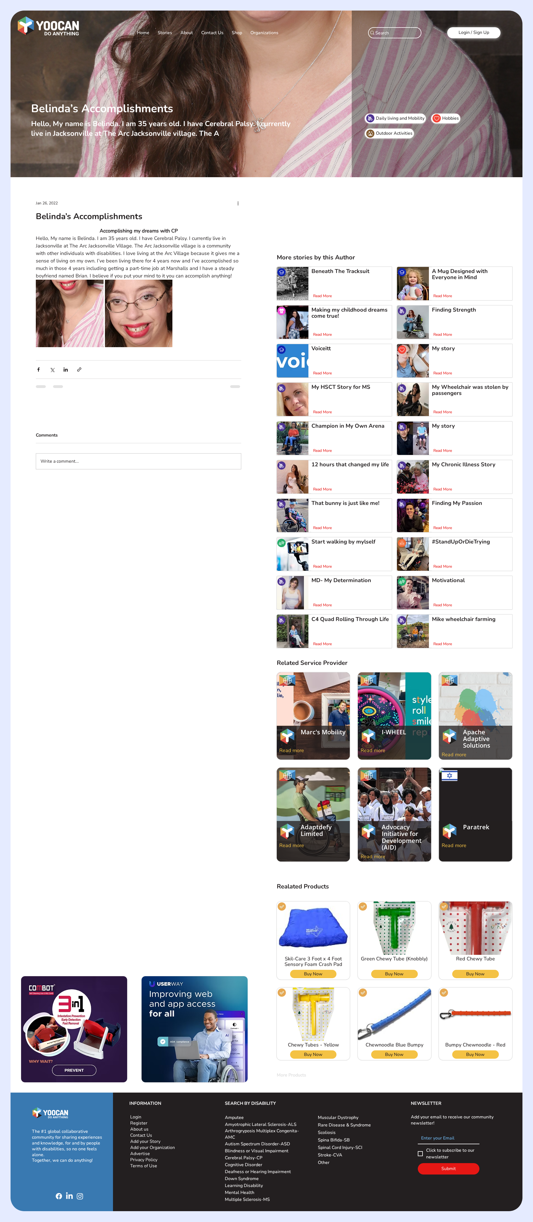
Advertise (140, 1154)
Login (135, 1117)
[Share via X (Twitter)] (52, 369)
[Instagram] (80, 1196)
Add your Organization (152, 1148)
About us (139, 1129)
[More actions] (238, 203)
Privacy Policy (144, 1160)
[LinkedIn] (69, 1196)
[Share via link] (79, 369)
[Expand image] (69, 313)
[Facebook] (59, 1196)
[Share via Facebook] (38, 369)
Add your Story (146, 1141)
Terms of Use (144, 1166)
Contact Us (141, 1135)
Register (138, 1123)
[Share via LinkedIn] (65, 369)
